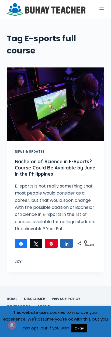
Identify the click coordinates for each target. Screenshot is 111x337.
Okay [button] (79, 328)
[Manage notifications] (12, 325)
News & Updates (29, 151)
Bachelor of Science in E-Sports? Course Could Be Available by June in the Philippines (55, 167)
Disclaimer (34, 299)
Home (12, 299)
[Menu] (101, 9)
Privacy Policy (66, 299)
